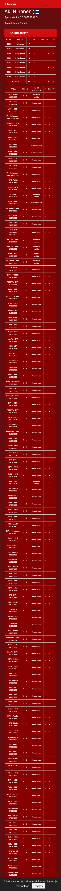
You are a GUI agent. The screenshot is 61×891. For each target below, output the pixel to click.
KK (49, 89)
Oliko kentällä (36, 89)
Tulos (25, 89)
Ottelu (12, 89)
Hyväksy (38, 885)
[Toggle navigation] (45, 4)
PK (54, 89)
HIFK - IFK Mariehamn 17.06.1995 (13, 232)
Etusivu (10, 4)
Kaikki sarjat (19, 33)
